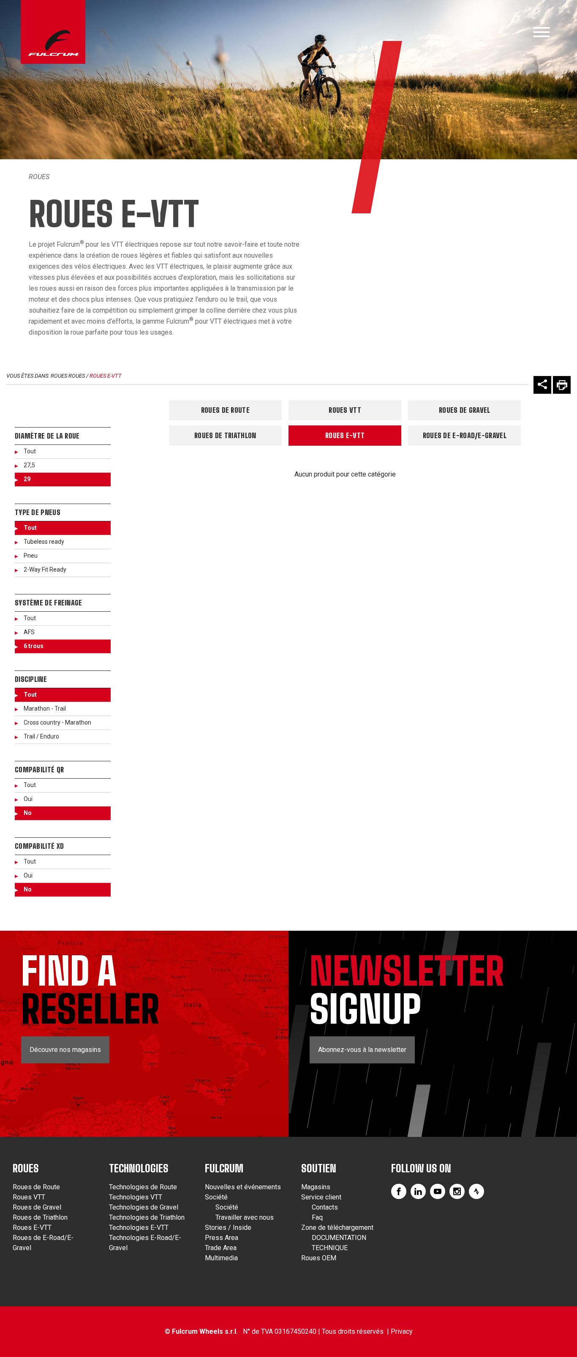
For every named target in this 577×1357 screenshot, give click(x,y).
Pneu (31, 555)
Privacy (402, 1331)
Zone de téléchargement (337, 1227)
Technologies (139, 1168)
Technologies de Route (143, 1187)
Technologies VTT (135, 1197)
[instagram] (457, 1191)
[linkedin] (418, 1191)
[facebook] (398, 1191)
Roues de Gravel (464, 410)
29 (27, 479)
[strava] (476, 1191)
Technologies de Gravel (143, 1207)
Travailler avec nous (244, 1217)
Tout (30, 451)
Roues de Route (225, 410)
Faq (317, 1217)
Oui (28, 799)
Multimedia (221, 1258)
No (28, 812)
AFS (29, 632)
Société (216, 1197)
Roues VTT (345, 410)
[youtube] (437, 1191)
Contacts (325, 1207)
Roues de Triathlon (225, 435)
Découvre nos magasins (65, 1050)
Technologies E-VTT (139, 1227)
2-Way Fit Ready (45, 569)
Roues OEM (318, 1258)
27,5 (29, 465)
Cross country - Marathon (57, 722)
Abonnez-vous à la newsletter (362, 1050)
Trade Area (221, 1248)
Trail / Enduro (41, 736)
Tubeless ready (44, 541)
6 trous (34, 646)
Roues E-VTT (106, 376)
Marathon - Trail (45, 708)
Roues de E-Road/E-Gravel (464, 435)
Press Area (221, 1238)
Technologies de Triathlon (147, 1217)
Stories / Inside (228, 1227)
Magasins (315, 1187)
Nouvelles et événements (243, 1187)
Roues (39, 177)
